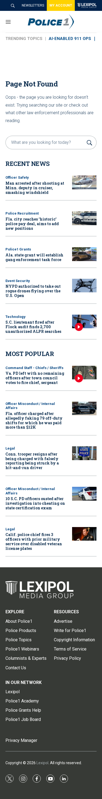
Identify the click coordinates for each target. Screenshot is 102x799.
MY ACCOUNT (61, 5)
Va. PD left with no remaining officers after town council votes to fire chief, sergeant (34, 378)
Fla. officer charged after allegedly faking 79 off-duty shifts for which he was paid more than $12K (34, 420)
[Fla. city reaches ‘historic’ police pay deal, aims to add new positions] (84, 218)
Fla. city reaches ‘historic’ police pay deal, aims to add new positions (32, 223)
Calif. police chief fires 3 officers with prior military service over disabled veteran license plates (33, 541)
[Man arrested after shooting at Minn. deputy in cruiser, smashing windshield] (84, 182)
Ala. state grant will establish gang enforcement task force (34, 257)
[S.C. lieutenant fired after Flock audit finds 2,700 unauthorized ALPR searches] (84, 322)
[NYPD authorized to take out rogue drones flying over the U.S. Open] (84, 286)
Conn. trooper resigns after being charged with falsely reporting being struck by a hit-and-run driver (32, 460)
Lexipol (42, 763)
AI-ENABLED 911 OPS (70, 38)
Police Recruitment (22, 213)
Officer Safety (17, 177)
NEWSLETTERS (33, 5)
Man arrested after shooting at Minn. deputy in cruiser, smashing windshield (34, 188)
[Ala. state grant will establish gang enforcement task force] (84, 254)
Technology (15, 317)
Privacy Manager (21, 740)
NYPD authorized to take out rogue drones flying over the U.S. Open (33, 291)
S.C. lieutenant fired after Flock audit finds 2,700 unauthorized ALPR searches (33, 327)
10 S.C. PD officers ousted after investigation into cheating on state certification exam (35, 503)
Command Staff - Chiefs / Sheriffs (34, 368)
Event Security (17, 281)
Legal (10, 448)
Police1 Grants (18, 249)
